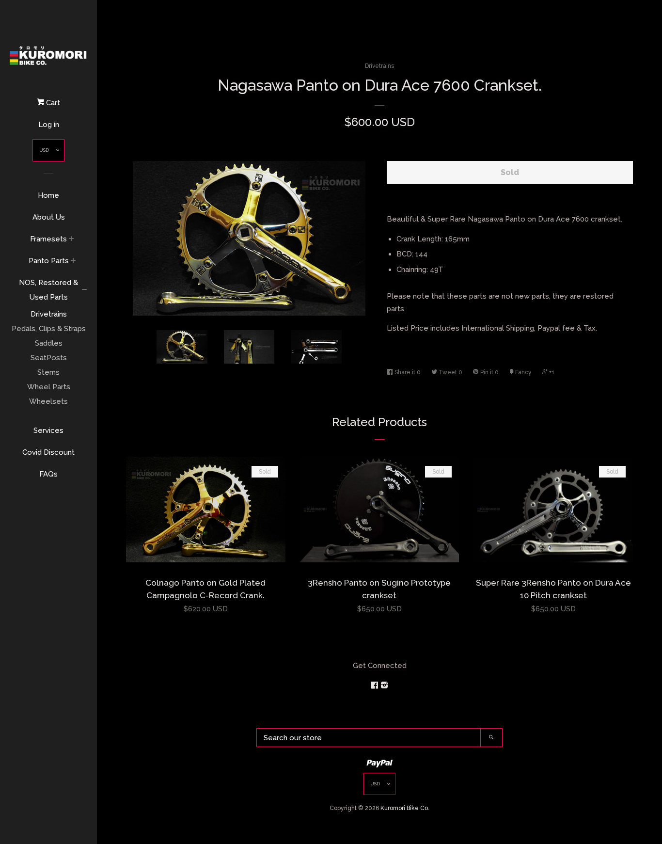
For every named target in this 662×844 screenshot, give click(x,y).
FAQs (48, 474)
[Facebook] (375, 685)
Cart (52, 102)
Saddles (49, 343)
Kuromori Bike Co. (404, 808)
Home (48, 195)
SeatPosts (49, 357)
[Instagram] (384, 685)
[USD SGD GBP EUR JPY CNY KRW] (48, 152)
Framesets (48, 239)
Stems (48, 372)
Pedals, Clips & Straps (49, 328)
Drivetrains (49, 314)
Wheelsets (48, 401)
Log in (48, 124)
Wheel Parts (48, 386)
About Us (48, 217)
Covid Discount (48, 452)
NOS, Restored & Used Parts (48, 290)
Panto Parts (49, 260)
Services (48, 430)
